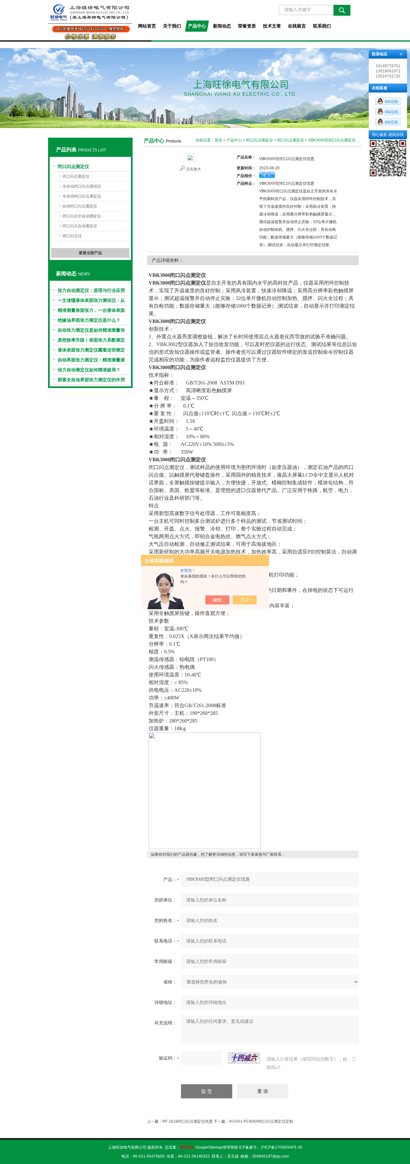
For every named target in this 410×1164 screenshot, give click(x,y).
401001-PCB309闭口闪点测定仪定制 (261, 1121)
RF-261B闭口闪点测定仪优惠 (187, 1121)
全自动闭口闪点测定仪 (81, 196)
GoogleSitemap (209, 1147)
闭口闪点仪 (72, 236)
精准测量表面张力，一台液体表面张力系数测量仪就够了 (91, 311)
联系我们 (322, 25)
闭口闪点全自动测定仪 (81, 216)
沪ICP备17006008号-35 (281, 1147)
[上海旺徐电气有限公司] (90, 20)
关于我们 (172, 25)
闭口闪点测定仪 (73, 166)
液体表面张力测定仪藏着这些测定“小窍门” (91, 351)
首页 (218, 140)
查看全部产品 (90, 253)
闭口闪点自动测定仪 (79, 226)
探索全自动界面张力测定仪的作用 (91, 379)
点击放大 (193, 169)
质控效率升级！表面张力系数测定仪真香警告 (91, 341)
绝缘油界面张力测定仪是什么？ (89, 320)
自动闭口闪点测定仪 (79, 206)
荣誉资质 (247, 25)
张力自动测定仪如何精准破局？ (89, 369)
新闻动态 (222, 25)
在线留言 (297, 25)
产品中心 (197, 25)
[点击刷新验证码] (244, 1058)
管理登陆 (230, 1147)
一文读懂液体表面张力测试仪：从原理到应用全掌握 (91, 301)
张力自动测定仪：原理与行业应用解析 (91, 291)
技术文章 (272, 25)
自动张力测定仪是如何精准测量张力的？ (91, 331)
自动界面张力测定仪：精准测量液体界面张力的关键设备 (91, 361)
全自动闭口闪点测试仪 (81, 186)
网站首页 (147, 25)
